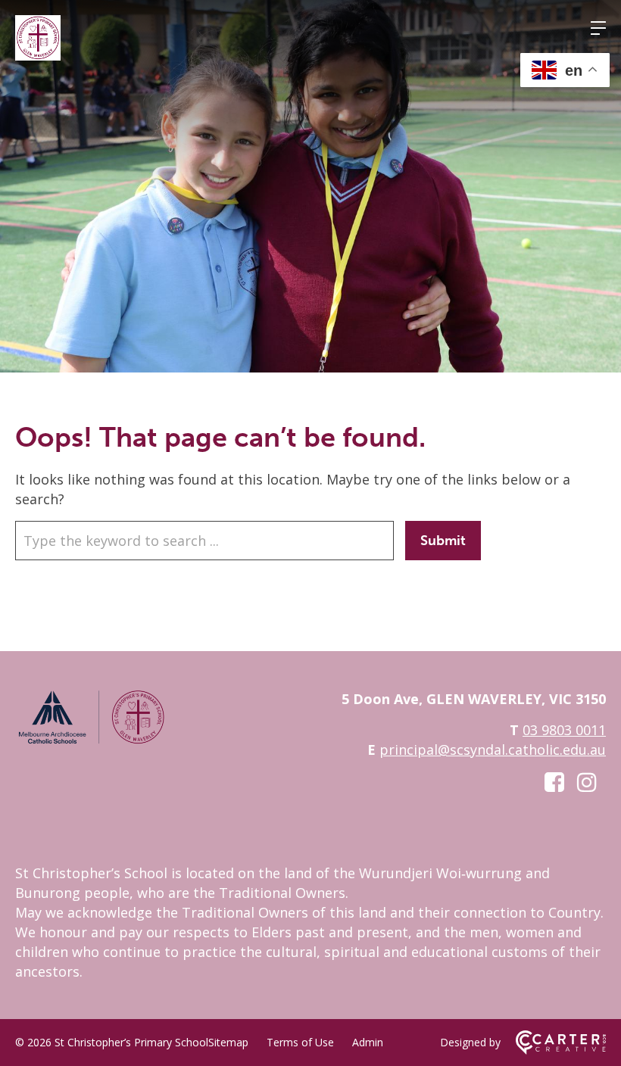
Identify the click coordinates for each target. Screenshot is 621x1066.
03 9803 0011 (564, 730)
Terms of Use (300, 1042)
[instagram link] (587, 781)
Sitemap (228, 1042)
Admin (367, 1042)
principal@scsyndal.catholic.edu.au (492, 749)
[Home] (91, 741)
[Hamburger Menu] (598, 28)
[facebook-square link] (554, 781)
